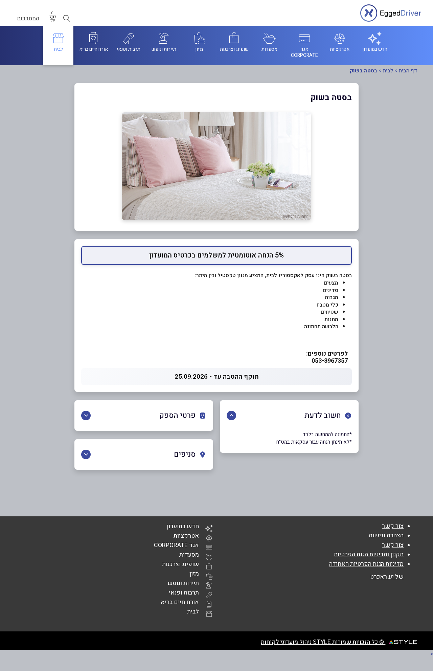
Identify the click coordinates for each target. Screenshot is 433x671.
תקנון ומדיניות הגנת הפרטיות (369, 554)
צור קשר (393, 526)
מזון (194, 573)
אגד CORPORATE (176, 545)
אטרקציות (186, 535)
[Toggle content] (231, 415)
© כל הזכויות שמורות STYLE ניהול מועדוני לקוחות (323, 642)
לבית (388, 71)
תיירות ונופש (183, 583)
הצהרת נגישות (386, 535)
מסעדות (189, 554)
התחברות (28, 18)
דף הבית (408, 71)
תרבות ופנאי (184, 592)
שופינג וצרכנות (180, 564)
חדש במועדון (183, 526)
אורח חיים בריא (180, 602)
